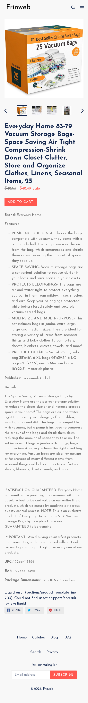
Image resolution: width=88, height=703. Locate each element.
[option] (21, 110)
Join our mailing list (44, 665)
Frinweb (48, 689)
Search (35, 652)
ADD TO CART (20, 202)
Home (22, 637)
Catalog (38, 637)
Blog (54, 637)
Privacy (52, 652)
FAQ (67, 637)
